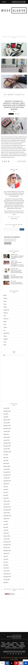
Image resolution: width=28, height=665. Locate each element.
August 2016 (6, 518)
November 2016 (7, 509)
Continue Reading (21, 161)
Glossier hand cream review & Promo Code (17, 277)
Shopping (6, 339)
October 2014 (7, 579)
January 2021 (7, 408)
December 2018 (7, 443)
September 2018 (7, 451)
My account (11, 645)
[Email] (21, 663)
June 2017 (6, 489)
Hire (17, 644)
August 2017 (6, 483)
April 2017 (6, 495)
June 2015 (6, 559)
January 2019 (7, 440)
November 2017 (7, 475)
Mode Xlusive (6, 333)
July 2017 (6, 486)
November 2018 (7, 446)
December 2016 (7, 507)
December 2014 (7, 573)
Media (22, 644)
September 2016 (7, 515)
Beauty (11, 113)
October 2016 (7, 512)
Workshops (22, 646)
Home (5, 324)
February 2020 (7, 419)
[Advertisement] (14, 24)
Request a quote (5, 646)
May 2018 (6, 457)
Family (5, 304)
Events (5, 301)
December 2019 (7, 425)
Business (5, 298)
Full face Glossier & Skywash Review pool (17, 283)
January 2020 (7, 422)
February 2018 (7, 466)
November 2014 (7, 576)
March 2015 (6, 568)
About (3, 642)
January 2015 (7, 570)
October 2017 (7, 477)
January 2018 (7, 469)
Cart (8, 642)
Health (5, 321)
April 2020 (6, 416)
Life (4, 330)
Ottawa (5, 336)
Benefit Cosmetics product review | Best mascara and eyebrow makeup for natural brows (14, 105)
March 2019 (6, 434)
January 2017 (7, 504)
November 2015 (7, 544)
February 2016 (7, 536)
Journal (5, 327)
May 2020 (6, 414)
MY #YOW (3, 645)
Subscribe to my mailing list (12, 237)
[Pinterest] (16, 663)
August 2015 (6, 553)
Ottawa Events (21, 645)
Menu (4, 1)
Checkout (14, 642)
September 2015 (7, 550)
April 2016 (6, 530)
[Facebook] (7, 663)
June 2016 (6, 524)
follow (22, 229)
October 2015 (7, 547)
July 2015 (6, 556)
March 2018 (6, 463)
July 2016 (6, 521)
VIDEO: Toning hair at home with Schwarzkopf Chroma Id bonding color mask (17, 264)
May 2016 (6, 527)
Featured (5, 312)
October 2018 (7, 448)
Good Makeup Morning (8, 644)
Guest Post (6, 318)
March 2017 (6, 498)
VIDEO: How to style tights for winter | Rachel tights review (16, 271)
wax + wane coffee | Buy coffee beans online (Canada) (17, 257)
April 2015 (6, 565)
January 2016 (7, 538)
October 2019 (7, 431)
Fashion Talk (6, 310)
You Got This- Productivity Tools (14, 647)
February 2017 (7, 501)
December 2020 (7, 411)
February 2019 (7, 437)
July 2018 (6, 454)
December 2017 (7, 472)
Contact (22, 642)
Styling (14, 646)
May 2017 (6, 492)
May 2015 (6, 562)
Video (5, 344)
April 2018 (6, 460)
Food (5, 315)
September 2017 (7, 480)
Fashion (5, 307)
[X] (11, 663)
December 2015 (7, 541)
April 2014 (6, 582)
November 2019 (7, 428)
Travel (5, 341)
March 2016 (6, 533)
